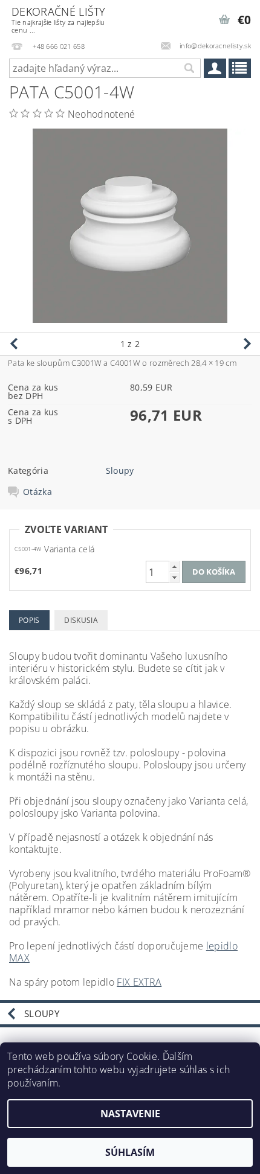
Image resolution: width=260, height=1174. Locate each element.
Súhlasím (130, 1152)
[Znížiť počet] (174, 577)
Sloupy (120, 470)
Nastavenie (130, 1113)
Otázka (37, 492)
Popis (29, 620)
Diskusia (81, 620)
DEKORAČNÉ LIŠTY (58, 19)
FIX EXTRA (139, 982)
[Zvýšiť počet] (174, 566)
